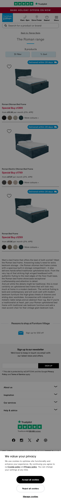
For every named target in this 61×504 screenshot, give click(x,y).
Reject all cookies (30, 488)
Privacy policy (30, 466)
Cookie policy (14, 466)
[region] (30, 477)
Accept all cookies (30, 479)
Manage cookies (30, 496)
